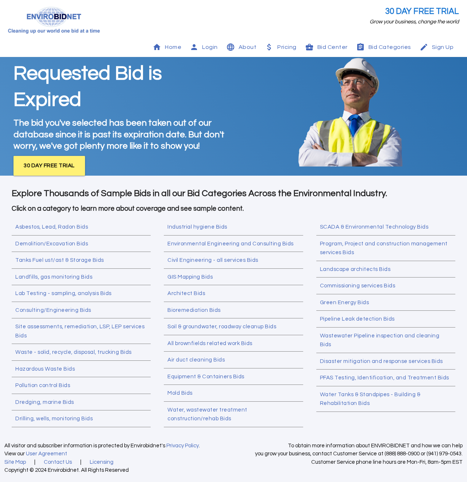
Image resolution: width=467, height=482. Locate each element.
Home (173, 47)
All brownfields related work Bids (209, 343)
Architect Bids (186, 293)
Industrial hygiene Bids (197, 227)
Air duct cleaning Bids (196, 360)
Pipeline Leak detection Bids (357, 319)
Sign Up (443, 47)
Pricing (287, 47)
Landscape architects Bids (355, 269)
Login (210, 47)
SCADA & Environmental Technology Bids (374, 227)
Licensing (101, 462)
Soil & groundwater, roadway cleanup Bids (221, 326)
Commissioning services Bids (357, 285)
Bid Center (332, 47)
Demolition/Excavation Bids (51, 243)
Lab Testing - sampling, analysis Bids (63, 293)
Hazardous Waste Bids (45, 369)
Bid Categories (389, 47)
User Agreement (46, 453)
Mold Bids (180, 393)
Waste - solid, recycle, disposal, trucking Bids (73, 352)
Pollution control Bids (42, 385)
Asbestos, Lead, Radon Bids (51, 227)
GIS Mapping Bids (190, 277)
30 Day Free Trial (422, 11)
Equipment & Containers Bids (205, 376)
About (248, 47)
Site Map (15, 462)
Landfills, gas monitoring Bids (53, 277)
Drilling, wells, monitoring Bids (54, 418)
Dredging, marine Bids (44, 402)
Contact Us (58, 462)
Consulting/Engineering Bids (53, 310)
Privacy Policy (182, 445)
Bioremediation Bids (194, 310)
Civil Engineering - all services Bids (212, 260)
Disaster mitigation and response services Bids (381, 361)
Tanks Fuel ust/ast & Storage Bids (59, 260)
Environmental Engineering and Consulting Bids (230, 243)
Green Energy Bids (344, 302)
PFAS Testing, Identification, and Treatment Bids (384, 377)
